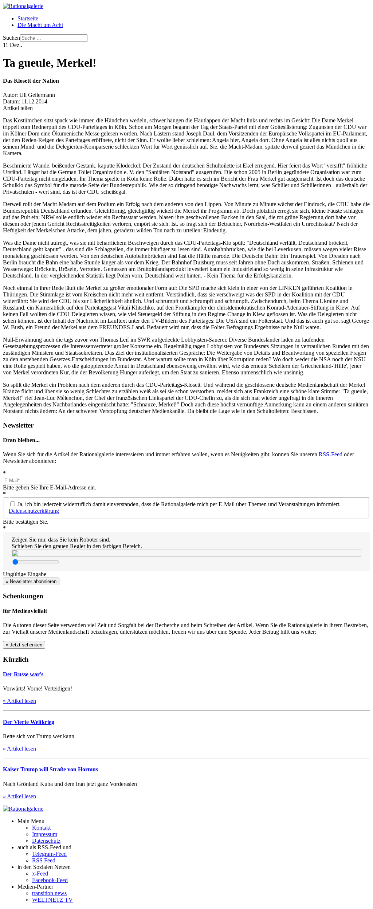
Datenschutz (46, 841)
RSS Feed (43, 860)
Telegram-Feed (49, 854)
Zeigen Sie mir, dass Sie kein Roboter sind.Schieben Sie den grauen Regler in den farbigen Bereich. (77, 542)
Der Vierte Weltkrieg (28, 722)
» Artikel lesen (19, 701)
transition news (49, 893)
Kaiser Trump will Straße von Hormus (50, 769)
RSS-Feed (331, 454)
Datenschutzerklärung (34, 511)
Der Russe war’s (23, 674)
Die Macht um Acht (40, 25)
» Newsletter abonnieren (31, 581)
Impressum (44, 834)
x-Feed (40, 873)
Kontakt (41, 828)
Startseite (27, 18)
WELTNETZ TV (52, 900)
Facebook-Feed (50, 880)
